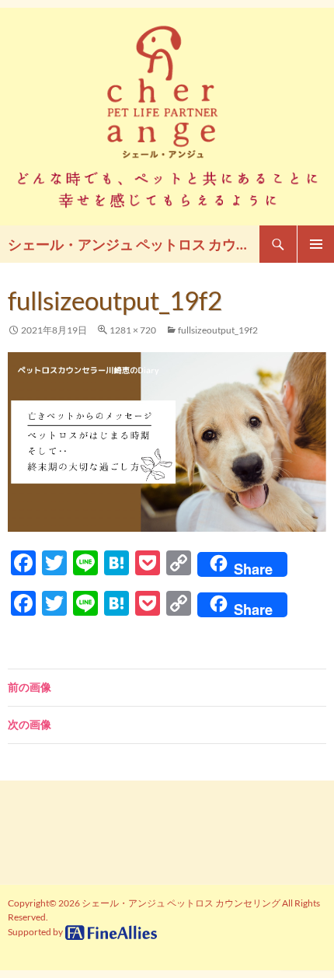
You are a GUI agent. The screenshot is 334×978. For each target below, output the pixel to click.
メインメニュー (315, 244)
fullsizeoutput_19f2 (218, 330)
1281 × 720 (133, 330)
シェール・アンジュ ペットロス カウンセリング (133, 244)
